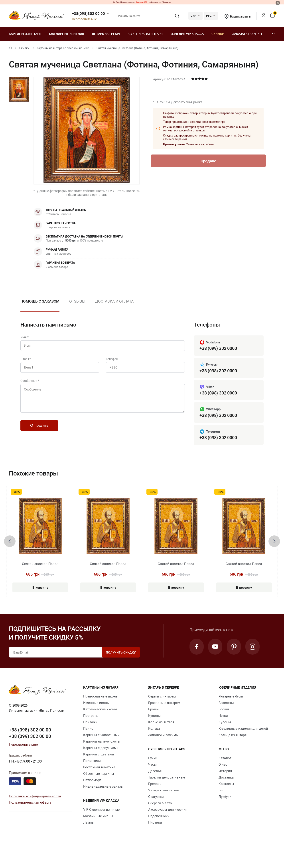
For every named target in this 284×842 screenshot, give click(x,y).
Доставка (226, 777)
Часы (152, 764)
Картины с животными (101, 735)
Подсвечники (159, 816)
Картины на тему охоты (101, 741)
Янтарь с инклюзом (163, 790)
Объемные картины (98, 773)
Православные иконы (100, 696)
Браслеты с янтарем (164, 702)
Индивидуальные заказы (103, 786)
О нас (223, 764)
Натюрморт (92, 780)
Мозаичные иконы (98, 816)
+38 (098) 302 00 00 (30, 730)
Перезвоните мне (84, 19)
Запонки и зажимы (163, 735)
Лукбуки (225, 796)
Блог (222, 790)
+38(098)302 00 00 (88, 13)
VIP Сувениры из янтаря (102, 809)
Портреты (91, 715)
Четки (223, 715)
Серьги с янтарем (162, 696)
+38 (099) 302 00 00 (30, 736)
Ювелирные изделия (66, 34)
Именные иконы (96, 702)
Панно (88, 728)
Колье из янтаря (161, 722)
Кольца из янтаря (233, 735)
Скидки (217, 34)
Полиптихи (92, 760)
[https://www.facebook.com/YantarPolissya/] (196, 647)
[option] (40, 305)
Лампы (89, 822)
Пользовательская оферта (30, 802)
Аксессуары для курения (167, 809)
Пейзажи (90, 722)
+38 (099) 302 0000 (218, 348)
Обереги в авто (160, 803)
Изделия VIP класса (187, 34)
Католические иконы (100, 709)
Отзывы (77, 301)
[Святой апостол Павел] (40, 526)
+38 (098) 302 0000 (218, 371)
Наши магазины (240, 16)
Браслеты (226, 702)
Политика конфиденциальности (35, 796)
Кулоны (154, 715)
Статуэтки (156, 796)
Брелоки (155, 783)
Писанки (155, 822)
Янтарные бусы (231, 696)
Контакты (226, 783)
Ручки (152, 758)
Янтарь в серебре (106, 34)
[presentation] (10, 541)
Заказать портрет (247, 34)
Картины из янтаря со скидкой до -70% (63, 48)
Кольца (154, 728)
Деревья (155, 771)
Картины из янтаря (25, 34)
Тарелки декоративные (166, 777)
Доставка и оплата (114, 301)
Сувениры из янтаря (145, 34)
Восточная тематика (99, 767)
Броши (153, 709)
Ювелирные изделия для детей (243, 728)
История (225, 771)
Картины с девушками (100, 747)
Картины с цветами (98, 754)
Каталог (225, 758)
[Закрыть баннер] (278, 3)
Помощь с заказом (39, 301)
